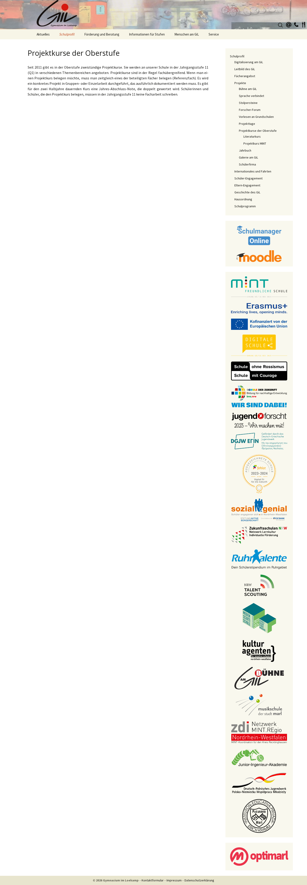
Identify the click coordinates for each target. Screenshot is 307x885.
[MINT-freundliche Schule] (259, 287)
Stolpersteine (248, 103)
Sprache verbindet (251, 96)
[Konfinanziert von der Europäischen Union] (259, 324)
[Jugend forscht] (259, 420)
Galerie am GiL (248, 157)
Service (214, 34)
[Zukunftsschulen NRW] (259, 535)
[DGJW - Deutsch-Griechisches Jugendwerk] (259, 441)
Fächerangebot (244, 76)
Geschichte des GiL (247, 192)
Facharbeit (153, 94)
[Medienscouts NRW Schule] (259, 618)
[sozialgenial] (259, 509)
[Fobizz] (259, 474)
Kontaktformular (153, 880)
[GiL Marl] (153, 14)
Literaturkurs (252, 136)
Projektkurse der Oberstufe (258, 131)
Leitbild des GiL (244, 69)
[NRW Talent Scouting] (259, 585)
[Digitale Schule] (259, 345)
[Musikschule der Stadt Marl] (259, 705)
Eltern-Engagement (247, 185)
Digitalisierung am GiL (248, 62)
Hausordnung (243, 199)
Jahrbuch (245, 150)
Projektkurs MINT (254, 143)
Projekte (240, 83)
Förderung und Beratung (101, 34)
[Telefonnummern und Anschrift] (296, 24)
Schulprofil (67, 34)
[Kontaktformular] (288, 24)
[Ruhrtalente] (259, 559)
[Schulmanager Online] (259, 235)
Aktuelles (43, 34)
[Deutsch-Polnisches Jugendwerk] (259, 783)
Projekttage (247, 124)
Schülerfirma (247, 164)
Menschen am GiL (186, 34)
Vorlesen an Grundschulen (256, 117)
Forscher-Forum (249, 110)
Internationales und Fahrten (252, 171)
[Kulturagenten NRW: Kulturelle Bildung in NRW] (259, 650)
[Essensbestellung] (303, 24)
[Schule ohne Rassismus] (259, 371)
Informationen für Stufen (147, 34)
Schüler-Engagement (248, 178)
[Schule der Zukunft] (259, 396)
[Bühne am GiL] (259, 678)
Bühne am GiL (248, 89)
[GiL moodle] (259, 256)
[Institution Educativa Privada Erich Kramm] (259, 815)
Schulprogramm (245, 206)
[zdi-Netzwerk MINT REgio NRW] (259, 732)
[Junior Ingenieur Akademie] (259, 757)
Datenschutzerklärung (199, 880)
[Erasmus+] (259, 308)
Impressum (174, 880)
